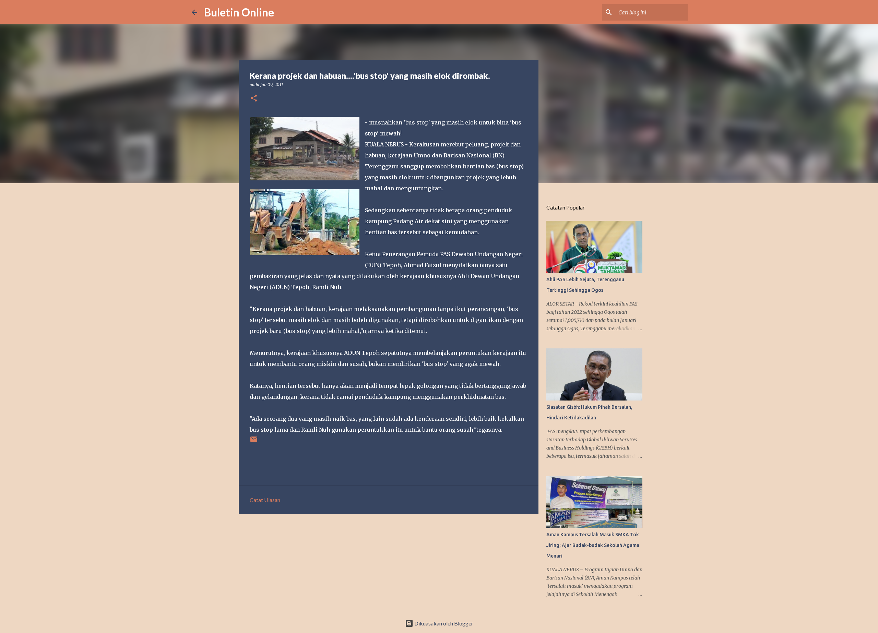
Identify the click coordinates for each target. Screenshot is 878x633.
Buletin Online (239, 12)
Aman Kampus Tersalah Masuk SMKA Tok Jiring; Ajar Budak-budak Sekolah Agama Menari (592, 545)
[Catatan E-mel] (254, 441)
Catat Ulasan (265, 500)
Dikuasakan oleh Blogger (443, 623)
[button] (254, 98)
